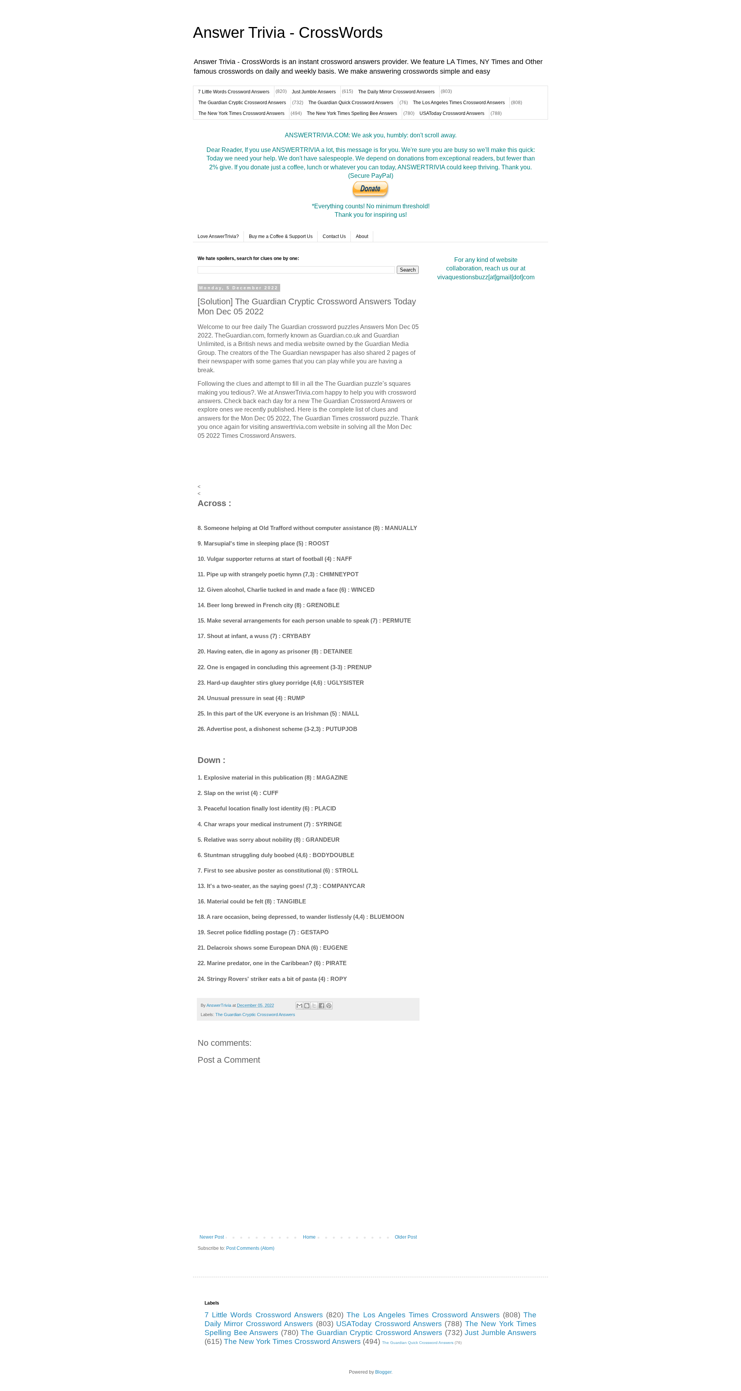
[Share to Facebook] (321, 1005)
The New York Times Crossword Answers (241, 113)
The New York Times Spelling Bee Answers (352, 113)
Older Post (406, 1237)
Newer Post (212, 1237)
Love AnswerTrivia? (218, 236)
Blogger (383, 1372)
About (362, 236)
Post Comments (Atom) (250, 1248)
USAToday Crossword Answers (452, 113)
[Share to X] (314, 1005)
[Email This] (299, 1005)
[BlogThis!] (307, 1005)
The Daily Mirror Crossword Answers (396, 92)
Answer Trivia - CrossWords (288, 32)
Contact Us (334, 236)
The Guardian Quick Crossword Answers (350, 102)
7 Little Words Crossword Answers (233, 92)
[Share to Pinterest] (329, 1005)
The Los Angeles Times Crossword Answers (459, 102)
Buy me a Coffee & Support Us (281, 236)
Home (309, 1237)
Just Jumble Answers (314, 92)
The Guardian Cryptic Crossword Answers (242, 102)
